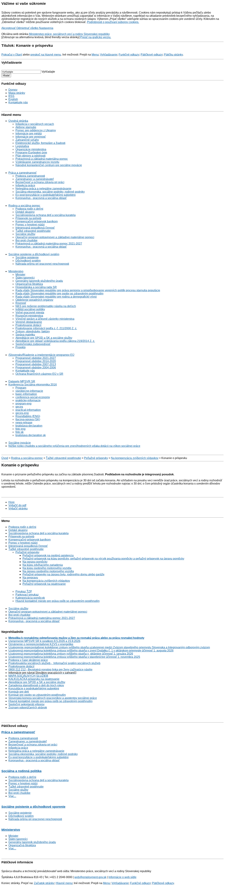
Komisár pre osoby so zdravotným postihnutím (37, 694)
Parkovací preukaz (27, 594)
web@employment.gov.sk (90, 877)
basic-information (26, 394)
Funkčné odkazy (129, 54)
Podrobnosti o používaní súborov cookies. (113, 22)
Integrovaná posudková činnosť (35, 227)
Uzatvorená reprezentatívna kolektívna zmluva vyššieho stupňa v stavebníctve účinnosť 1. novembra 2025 (74, 656)
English (13, 99)
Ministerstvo (15, 271)
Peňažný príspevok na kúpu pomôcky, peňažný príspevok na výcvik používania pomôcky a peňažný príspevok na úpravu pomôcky (103, 558)
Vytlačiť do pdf (17, 505)
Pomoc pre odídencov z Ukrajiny (35, 130)
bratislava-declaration (28, 425)
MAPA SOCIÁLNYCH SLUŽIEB (28, 675)
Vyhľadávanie (108, 54)
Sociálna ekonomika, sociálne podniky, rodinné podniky (50, 191)
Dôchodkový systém (28, 260)
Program (20, 387)
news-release (23, 422)
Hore (11, 502)
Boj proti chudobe (26, 240)
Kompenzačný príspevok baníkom (36, 221)
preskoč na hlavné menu (45, 54)
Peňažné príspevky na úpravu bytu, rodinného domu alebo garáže (63, 574)
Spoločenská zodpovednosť (32, 344)
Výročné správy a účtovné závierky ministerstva (44, 318)
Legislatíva (22, 146)
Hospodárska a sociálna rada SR (36, 287)
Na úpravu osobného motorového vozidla (48, 571)
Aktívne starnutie (25, 127)
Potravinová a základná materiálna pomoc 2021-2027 (48, 243)
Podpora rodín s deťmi (29, 208)
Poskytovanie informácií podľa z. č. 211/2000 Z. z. (46, 328)
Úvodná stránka (18, 120)
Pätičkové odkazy (152, 54)
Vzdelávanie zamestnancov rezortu (37, 162)
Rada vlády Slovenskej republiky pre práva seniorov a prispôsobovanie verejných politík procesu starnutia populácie (87, 290)
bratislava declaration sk (30, 435)
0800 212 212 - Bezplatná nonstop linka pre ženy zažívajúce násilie (50, 669)
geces (19, 406)
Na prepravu (30, 577)
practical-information (28, 409)
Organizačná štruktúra (29, 284)
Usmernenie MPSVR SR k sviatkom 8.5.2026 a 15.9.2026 (44, 641)
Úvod (4, 458)
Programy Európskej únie (31, 152)
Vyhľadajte (48, 71)
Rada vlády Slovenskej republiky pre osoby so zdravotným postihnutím (59, 293)
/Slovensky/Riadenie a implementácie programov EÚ (41, 354)
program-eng (23, 403)
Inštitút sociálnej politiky (30, 309)
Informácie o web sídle (122, 877)
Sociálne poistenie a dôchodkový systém (33, 254)
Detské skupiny (25, 211)
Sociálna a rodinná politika (21, 771)
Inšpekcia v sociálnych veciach (34, 124)
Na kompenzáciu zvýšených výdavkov (134, 458)
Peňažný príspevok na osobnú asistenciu (48, 555)
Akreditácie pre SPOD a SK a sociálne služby (43, 337)
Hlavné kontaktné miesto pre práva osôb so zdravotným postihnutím (57, 600)
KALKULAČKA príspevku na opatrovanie (33, 679)
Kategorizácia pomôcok (30, 597)
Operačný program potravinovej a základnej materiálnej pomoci (54, 237)
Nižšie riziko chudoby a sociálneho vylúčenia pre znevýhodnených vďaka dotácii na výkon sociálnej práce (74, 445)
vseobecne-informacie (29, 390)
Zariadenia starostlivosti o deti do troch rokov (36, 685)
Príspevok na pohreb (28, 218)
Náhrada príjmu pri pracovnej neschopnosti (42, 263)
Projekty (20, 347)
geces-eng (22, 413)
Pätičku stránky (173, 54)
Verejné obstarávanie (28, 321)
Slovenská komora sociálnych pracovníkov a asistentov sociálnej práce (52, 698)
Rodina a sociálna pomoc (24, 205)
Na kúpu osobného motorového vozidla (46, 568)
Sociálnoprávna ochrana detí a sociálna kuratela (45, 215)
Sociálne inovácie (19, 442)
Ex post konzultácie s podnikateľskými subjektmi (45, 194)
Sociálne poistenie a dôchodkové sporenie (33, 806)
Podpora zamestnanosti (30, 175)
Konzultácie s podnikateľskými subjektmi (33, 688)
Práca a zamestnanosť (22, 172)
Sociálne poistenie (27, 257)
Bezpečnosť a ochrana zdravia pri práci (39, 182)
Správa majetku (25, 334)
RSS (11, 96)
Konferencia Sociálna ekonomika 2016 (32, 384)
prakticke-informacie (28, 400)
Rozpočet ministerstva (29, 315)
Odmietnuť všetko (27, 28)
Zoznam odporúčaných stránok (27, 707)
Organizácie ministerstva (30, 149)
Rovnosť (20, 302)
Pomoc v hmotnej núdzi (30, 224)
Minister (20, 274)
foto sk (19, 432)
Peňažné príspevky (96, 458)
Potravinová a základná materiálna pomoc (41, 158)
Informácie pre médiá (28, 133)
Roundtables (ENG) (27, 416)
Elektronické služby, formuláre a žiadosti (40, 143)
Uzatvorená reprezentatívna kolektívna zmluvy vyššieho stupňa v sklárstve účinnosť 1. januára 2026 (70, 653)
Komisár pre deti (18, 691)
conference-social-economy (32, 397)
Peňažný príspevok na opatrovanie (44, 583)
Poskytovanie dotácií (28, 325)
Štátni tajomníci (25, 277)
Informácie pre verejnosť (30, 136)
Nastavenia (46, 28)
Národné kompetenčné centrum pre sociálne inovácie (48, 165)
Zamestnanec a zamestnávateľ (34, 179)
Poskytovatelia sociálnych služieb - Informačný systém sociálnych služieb (54, 663)
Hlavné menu (64, 883)
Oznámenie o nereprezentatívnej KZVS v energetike (40, 644)
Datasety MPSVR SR (21, 381)
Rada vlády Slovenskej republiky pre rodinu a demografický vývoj (56, 296)
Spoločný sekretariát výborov (26, 704)
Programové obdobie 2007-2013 (35, 364)
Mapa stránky (16, 92)
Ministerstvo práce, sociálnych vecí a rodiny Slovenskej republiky (69, 34)
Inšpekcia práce (25, 185)
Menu (95, 54)
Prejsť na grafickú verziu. (95, 37)
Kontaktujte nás (18, 102)
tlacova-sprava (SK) (27, 419)
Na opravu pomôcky (34, 561)
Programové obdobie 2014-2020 (35, 361)
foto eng (20, 428)
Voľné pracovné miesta (29, 312)
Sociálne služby (25, 234)
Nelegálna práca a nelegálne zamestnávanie (43, 188)
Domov (12, 89)
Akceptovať (8, 28)
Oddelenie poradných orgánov (34, 299)
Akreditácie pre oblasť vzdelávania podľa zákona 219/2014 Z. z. (55, 340)
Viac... (12, 796)
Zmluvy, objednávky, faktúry (32, 331)
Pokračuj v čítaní (11, 54)
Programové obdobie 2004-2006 (35, 367)
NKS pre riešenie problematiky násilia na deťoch (45, 306)
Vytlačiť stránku (18, 508)
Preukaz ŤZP (23, 591)
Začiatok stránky (44, 883)
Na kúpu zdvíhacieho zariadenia (42, 564)
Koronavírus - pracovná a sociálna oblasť (41, 198)
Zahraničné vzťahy (27, 139)
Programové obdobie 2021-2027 (35, 358)
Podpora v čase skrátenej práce (28, 660)
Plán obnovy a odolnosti (30, 155)
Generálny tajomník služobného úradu (39, 280)
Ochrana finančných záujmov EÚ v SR (39, 373)
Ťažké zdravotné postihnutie (33, 230)
